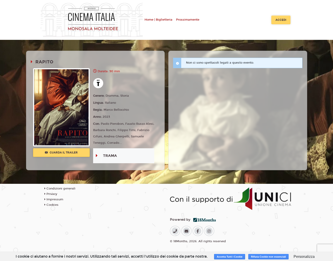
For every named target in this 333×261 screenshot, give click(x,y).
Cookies (52, 205)
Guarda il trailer (63, 152)
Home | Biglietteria (158, 20)
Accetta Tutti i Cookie (229, 256)
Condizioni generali (60, 188)
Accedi (280, 20)
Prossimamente (187, 20)
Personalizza (304, 257)
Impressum (54, 199)
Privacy (51, 194)
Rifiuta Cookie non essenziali (268, 256)
